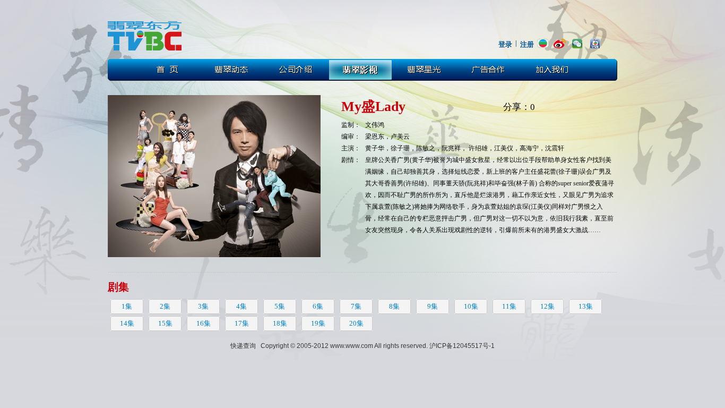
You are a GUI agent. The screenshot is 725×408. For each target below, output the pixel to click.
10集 (471, 306)
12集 (547, 306)
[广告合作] (490, 70)
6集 (318, 306)
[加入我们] (555, 70)
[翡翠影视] (361, 70)
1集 (127, 306)
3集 (203, 306)
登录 (505, 44)
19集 (318, 323)
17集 (242, 323)
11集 (509, 306)
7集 (356, 306)
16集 (203, 323)
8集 (394, 306)
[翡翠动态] (231, 70)
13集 (586, 306)
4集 (241, 306)
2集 (165, 306)
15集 (165, 323)
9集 (432, 306)
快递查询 (243, 346)
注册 (527, 44)
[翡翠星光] (426, 70)
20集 (356, 323)
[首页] (166, 70)
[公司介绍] (296, 70)
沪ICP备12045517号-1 (462, 346)
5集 (279, 306)
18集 (280, 323)
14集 (127, 323)
